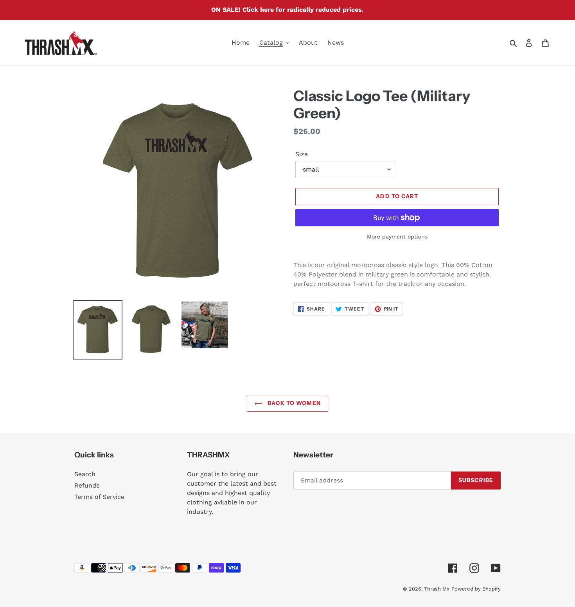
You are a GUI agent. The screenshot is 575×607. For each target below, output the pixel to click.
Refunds (86, 485)
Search (84, 474)
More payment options (397, 236)
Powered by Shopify (476, 589)
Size (301, 154)
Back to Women (293, 402)
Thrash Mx (436, 589)
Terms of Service (99, 496)
